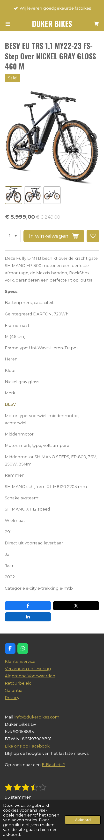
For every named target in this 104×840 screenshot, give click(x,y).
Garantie (13, 690)
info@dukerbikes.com (36, 717)
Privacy (12, 697)
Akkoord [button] (83, 819)
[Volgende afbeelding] (92, 137)
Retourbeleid (18, 683)
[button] (13, 195)
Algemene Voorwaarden (30, 675)
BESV (10, 404)
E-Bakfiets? (53, 764)
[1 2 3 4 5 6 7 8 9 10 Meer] (13, 236)
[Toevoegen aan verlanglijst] (93, 236)
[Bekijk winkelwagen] (96, 24)
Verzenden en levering (28, 668)
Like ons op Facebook (27, 746)
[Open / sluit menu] (7, 24)
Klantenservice (20, 661)
